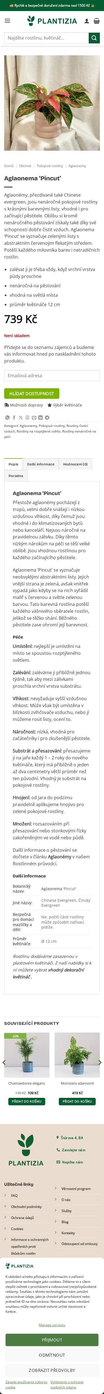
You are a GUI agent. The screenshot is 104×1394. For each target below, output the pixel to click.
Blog (65, 1222)
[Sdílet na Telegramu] (47, 418)
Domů (9, 165)
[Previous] (4, 1073)
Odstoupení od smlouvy (80, 1244)
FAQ (14, 1196)
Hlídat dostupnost (31, 393)
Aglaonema (51, 888)
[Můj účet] (87, 21)
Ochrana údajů (22, 1218)
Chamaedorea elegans (26, 1083)
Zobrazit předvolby (52, 1370)
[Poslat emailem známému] (34, 418)
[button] (7, 20)
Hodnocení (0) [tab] (75, 464)
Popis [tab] (13, 464)
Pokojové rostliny (50, 165)
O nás (66, 1200)
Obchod (25, 165)
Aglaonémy (59, 857)
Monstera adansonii (77, 1083)
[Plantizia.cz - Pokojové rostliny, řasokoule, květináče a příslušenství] (52, 20)
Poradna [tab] (16, 476)
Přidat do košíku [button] (26, 1101)
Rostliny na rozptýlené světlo (38, 431)
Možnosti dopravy (26, 405)
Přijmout (52, 1340)
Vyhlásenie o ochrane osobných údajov (66, 1385)
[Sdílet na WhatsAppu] (7, 418)
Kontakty (68, 1233)
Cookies (17, 1229)
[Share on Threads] (27, 418)
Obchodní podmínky (26, 1207)
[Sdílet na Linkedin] (40, 418)
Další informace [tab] (40, 464)
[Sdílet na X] (21, 418)
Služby (67, 1211)
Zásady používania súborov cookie (26, 1385)
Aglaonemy (77, 165)
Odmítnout (52, 1355)
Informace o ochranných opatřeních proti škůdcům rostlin (30, 1246)
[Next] (99, 1073)
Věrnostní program (76, 1189)
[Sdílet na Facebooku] (14, 418)
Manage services (52, 1325)
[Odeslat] (94, 38)
